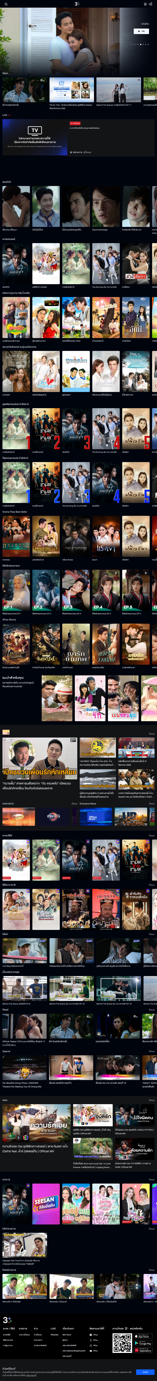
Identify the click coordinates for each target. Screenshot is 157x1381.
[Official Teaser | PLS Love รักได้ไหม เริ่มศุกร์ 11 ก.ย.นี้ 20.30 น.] (24, 1026)
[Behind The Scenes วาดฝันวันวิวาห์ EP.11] (118, 89)
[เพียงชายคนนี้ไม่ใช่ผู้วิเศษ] (106, 371)
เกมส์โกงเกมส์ (37, 452)
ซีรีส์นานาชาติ (8, 1340)
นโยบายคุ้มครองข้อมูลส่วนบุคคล (74, 1350)
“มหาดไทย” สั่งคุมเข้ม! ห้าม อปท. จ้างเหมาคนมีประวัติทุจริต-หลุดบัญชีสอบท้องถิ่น (97, 763)
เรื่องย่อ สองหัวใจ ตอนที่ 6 (60, 1083)
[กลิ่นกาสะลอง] (76, 536)
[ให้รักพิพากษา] (136, 371)
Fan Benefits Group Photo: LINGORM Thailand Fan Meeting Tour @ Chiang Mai (21, 1084)
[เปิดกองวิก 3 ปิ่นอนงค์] (72, 1286)
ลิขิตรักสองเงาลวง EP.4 (101, 613)
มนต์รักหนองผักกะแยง (11, 341)
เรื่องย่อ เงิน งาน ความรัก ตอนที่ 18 (111, 1083)
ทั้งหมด (152, 733)
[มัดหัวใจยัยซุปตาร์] (46, 371)
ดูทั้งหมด (87, 152)
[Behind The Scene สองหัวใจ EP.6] (24, 988)
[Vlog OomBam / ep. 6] (106, 1204)
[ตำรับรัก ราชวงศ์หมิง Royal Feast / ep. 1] (136, 909)
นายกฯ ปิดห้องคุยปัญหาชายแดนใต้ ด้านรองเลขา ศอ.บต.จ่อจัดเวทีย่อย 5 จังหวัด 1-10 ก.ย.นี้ (135, 795)
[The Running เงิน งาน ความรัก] (106, 263)
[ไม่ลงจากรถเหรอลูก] (106, 206)
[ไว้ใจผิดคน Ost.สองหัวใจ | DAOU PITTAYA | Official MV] (135, 1115)
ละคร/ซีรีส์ (6, 1334)
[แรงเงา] (106, 536)
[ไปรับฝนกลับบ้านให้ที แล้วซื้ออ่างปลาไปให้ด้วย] (72, 950)
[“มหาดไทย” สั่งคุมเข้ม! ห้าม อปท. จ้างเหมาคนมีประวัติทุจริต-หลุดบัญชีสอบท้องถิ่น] (98, 748)
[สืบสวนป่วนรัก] (90, 698)
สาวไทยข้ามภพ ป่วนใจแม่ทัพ (43, 667)
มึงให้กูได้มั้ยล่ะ (37, 229)
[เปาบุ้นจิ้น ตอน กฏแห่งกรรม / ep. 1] (106, 909)
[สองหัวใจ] (16, 263)
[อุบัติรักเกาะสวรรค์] (46, 263)
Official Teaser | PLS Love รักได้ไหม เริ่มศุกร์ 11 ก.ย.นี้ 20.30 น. (23, 1043)
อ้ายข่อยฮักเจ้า (98, 341)
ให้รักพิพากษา (127, 394)
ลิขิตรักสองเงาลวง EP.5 (131, 613)
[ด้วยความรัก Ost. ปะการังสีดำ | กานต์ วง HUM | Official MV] (135, 1149)
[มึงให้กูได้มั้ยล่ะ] (46, 206)
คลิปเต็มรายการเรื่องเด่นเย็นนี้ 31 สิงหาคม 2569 (132, 763)
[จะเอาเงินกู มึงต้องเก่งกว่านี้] (24, 950)
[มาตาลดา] (16, 371)
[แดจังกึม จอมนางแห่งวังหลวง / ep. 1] (46, 909)
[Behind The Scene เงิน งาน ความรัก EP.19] (72, 988)
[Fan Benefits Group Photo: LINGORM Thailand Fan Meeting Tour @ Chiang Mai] (24, 1067)
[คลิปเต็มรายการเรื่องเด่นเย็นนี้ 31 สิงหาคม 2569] (136, 748)
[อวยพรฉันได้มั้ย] (118, 1026)
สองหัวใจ (6, 287)
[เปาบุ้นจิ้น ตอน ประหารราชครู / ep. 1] (76, 909)
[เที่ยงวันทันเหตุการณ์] (53, 817)
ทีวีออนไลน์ (54, 1334)
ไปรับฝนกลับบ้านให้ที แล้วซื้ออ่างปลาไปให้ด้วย (67, 966)
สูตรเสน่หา (66, 394)
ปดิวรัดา (125, 452)
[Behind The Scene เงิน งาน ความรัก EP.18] (118, 988)
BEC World (67, 1334)
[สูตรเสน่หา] (76, 371)
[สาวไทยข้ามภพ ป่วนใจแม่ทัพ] (46, 644)
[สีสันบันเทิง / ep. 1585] (46, 1204)
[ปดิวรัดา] (136, 428)
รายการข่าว (38, 1340)
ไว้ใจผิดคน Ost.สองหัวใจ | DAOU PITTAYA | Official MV (134, 1131)
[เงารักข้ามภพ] (76, 644)
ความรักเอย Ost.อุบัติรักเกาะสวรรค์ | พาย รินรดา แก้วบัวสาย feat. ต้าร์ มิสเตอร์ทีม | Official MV (35, 1149)
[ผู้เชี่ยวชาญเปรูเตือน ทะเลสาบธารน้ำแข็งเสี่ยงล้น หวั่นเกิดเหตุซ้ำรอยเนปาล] (98, 779)
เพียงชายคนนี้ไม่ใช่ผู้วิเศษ (102, 394)
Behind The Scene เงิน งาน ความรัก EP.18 (113, 1003)
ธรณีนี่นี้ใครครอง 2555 (71, 341)
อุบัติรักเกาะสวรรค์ (39, 287)
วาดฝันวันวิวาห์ (68, 287)
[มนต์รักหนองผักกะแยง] (16, 317)
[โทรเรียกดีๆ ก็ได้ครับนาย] (136, 206)
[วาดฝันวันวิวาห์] (76, 263)
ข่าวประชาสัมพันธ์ (40, 1345)
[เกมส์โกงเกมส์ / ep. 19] (136, 860)
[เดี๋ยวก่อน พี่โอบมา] (16, 206)
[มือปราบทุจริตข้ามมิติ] (16, 644)
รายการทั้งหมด (24, 1334)
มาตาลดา (6, 394)
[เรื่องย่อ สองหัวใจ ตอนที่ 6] (71, 1067)
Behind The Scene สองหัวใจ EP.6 (16, 1003)
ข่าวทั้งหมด (38, 1334)
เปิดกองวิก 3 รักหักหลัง (11, 1301)
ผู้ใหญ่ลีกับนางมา (39, 341)
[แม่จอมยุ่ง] (123, 698)
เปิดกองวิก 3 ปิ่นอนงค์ (58, 1301)
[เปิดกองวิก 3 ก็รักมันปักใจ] (118, 1286)
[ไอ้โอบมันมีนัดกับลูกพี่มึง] (76, 206)
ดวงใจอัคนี (126, 341)
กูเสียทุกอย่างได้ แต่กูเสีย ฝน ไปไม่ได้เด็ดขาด (113, 966)
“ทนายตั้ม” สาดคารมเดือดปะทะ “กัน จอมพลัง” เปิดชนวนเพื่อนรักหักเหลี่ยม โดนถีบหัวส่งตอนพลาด (36, 786)
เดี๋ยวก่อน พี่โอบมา (9, 229)
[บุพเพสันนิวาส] (46, 536)
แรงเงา (94, 559)
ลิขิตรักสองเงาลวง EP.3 (71, 613)
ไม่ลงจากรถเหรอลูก (100, 229)
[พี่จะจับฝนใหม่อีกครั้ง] (24, 89)
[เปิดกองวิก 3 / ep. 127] (16, 1204)
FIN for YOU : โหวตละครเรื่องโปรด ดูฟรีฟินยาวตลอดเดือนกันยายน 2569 (71, 107)
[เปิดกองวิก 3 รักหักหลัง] (24, 1286)
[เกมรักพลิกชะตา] (136, 644)
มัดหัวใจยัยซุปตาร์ (39, 394)
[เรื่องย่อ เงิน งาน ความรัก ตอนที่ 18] (118, 1067)
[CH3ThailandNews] (96, 817)
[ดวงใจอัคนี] (136, 317)
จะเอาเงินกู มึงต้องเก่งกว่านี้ (12, 966)
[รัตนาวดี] (57, 698)
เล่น (143, 36)
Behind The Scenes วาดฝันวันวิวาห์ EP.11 (113, 105)
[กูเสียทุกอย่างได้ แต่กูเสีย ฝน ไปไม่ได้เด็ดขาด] (118, 950)
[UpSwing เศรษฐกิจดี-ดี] (131, 817)
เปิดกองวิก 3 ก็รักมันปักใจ (106, 1301)
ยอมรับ (145, 1372)
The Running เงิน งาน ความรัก (104, 287)
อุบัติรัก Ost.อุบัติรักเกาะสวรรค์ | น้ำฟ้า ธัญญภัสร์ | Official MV (92, 1131)
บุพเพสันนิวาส (38, 559)
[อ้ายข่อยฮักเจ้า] (106, 317)
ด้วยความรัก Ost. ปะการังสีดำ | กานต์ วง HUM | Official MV (133, 1165)
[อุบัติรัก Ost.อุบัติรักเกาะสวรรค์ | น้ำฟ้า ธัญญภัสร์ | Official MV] (93, 1115)
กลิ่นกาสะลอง (67, 559)
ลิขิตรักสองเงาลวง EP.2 (41, 613)
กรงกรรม (6, 559)
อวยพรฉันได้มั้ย (102, 1041)
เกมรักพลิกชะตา (128, 667)
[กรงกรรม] (16, 536)
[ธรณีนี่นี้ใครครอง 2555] (76, 317)
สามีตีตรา (126, 287)
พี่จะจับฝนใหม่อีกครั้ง (10, 105)
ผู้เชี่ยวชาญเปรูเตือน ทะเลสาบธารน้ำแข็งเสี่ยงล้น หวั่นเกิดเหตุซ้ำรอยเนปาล (97, 795)
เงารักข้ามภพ (67, 667)
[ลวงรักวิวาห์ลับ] (106, 644)
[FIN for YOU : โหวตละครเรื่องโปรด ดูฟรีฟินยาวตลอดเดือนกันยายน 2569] (72, 89)
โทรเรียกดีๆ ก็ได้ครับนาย (131, 229)
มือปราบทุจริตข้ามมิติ (10, 667)
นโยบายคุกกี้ (67, 1356)
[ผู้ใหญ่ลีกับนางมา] (46, 317)
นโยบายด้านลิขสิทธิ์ (69, 1345)
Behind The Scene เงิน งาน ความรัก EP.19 (67, 1003)
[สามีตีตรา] (136, 263)
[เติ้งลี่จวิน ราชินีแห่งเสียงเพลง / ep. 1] (16, 909)
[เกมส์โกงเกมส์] (46, 428)
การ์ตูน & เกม (8, 1345)
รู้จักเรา (65, 1340)
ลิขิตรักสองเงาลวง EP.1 (11, 613)
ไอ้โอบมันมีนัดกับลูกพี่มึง (71, 229)
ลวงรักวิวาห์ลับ (98, 667)
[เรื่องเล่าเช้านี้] (18, 817)
